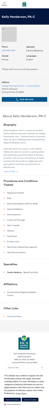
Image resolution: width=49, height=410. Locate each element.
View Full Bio (11, 171)
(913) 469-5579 (8, 50)
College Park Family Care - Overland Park (20, 85)
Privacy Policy (21, 393)
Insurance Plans (14, 316)
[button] (12, 404)
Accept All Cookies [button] (30, 400)
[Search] (41, 4)
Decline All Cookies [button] (12, 400)
